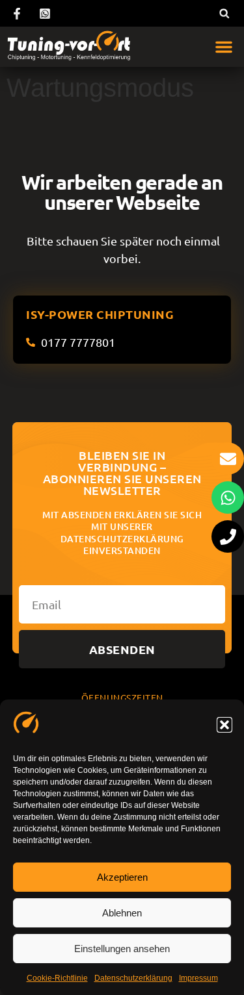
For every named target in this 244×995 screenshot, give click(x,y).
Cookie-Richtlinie (57, 978)
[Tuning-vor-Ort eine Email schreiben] (227, 458)
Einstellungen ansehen (122, 948)
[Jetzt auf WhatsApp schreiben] (47, 13)
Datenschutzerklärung (133, 978)
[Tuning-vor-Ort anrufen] (227, 536)
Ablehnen (122, 912)
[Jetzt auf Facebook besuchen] (19, 13)
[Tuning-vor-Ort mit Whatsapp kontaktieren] (227, 497)
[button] (224, 724)
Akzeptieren (122, 877)
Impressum (198, 978)
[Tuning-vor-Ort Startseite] (69, 47)
